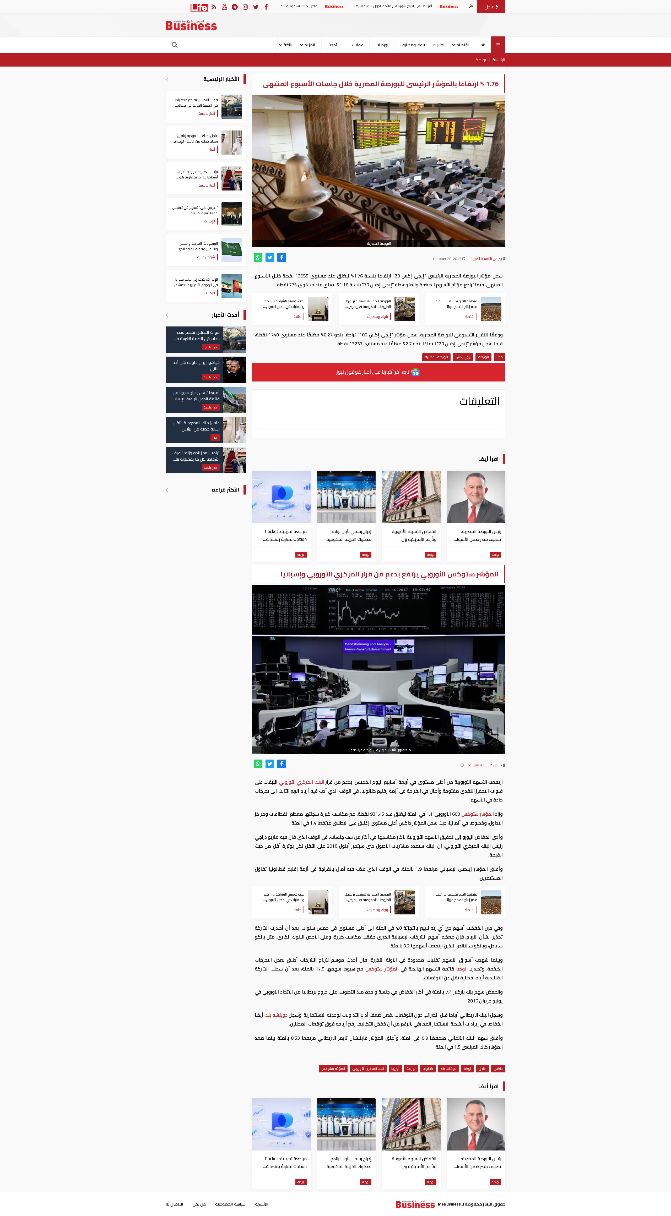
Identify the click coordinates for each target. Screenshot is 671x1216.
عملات (357, 45)
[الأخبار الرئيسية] (167, 79)
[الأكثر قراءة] (167, 490)
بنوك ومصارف (413, 45)
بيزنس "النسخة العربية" (485, 765)
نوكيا (461, 968)
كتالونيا (428, 1068)
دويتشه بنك (276, 1015)
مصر (499, 357)
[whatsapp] (258, 257)
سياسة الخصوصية (230, 1204)
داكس (498, 1068)
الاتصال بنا (174, 1204)
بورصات (382, 45)
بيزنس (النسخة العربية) (485, 258)
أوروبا (395, 1068)
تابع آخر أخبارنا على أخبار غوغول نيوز (373, 372)
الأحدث (334, 45)
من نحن (199, 1204)
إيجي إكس (463, 357)
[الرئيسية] (483, 45)
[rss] (213, 6)
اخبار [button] (441, 45)
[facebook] (281, 257)
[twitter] (269, 257)
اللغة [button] (288, 45)
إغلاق (482, 1068)
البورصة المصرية (436, 357)
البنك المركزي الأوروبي (301, 782)
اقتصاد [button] (463, 45)
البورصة (483, 357)
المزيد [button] (310, 45)
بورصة (481, 60)
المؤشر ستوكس (477, 814)
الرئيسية (499, 60)
